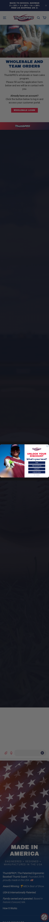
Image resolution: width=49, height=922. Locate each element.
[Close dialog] (47, 446)
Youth (36, 462)
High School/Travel (36, 465)
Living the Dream (37, 472)
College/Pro (36, 469)
